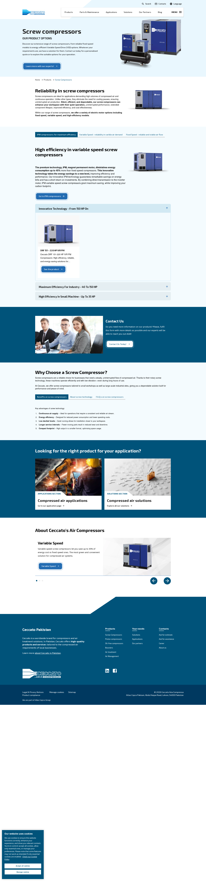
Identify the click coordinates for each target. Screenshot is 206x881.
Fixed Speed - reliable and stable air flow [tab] (144, 134)
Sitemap (72, 692)
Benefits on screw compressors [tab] (52, 397)
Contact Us (115, 321)
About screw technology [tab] (81, 397)
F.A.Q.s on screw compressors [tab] (109, 397)
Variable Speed (48, 566)
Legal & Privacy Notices (33, 692)
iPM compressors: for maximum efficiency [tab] (56, 134)
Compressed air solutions (129, 500)
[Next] (167, 580)
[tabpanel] (103, 219)
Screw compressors (51, 31)
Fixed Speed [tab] (42, 580)
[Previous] (153, 580)
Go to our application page (49, 506)
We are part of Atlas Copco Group (36, 700)
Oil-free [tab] (39, 580)
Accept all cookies (23, 866)
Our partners (145, 12)
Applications (111, 12)
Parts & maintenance (89, 12)
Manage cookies (56, 692)
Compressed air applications (62, 500)
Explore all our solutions (118, 506)
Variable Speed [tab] (36, 580)
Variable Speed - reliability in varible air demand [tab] (100, 134)
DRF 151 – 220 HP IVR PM (52, 250)
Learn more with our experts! (40, 66)
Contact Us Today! (118, 344)
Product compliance (31, 695)
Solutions (128, 12)
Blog (160, 12)
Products (68, 12)
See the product (51, 269)
